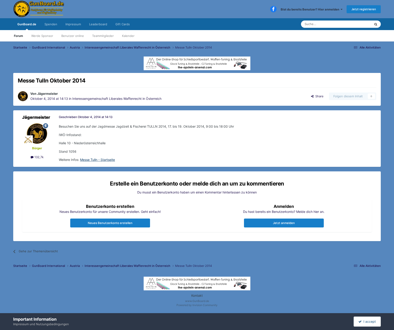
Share (319, 96)
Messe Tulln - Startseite (97, 160)
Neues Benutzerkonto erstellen (110, 223)
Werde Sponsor (42, 36)
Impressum (73, 24)
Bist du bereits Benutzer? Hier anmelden (311, 9)
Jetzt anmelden (284, 223)
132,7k (39, 157)
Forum (18, 36)
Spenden (50, 24)
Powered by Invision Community (197, 305)
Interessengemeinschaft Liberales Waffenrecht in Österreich (116, 99)
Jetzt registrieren (363, 9)
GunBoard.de (26, 24)
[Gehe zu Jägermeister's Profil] (23, 96)
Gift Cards (122, 24)
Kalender (128, 36)
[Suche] (376, 24)
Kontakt (197, 295)
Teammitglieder (103, 36)
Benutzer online (72, 36)
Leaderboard (98, 24)
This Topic (358, 24)
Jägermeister (47, 93)
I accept (369, 321)
